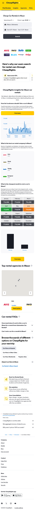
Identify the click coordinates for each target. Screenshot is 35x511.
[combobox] (9, 20)
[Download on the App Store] (17, 495)
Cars (6, 434)
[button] (3, 3)
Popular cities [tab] (22, 357)
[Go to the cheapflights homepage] (13, 3)
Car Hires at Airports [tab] (9, 348)
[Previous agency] (4, 293)
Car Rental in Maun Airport (10, 366)
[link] (17, 113)
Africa (10, 434)
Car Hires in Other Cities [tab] (10, 352)
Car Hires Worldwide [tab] (9, 357)
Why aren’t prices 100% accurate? (13, 427)
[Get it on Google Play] (6, 495)
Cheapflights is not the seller (12, 421)
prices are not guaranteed (9, 415)
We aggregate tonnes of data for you (14, 424)
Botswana (16, 434)
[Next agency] (30, 293)
